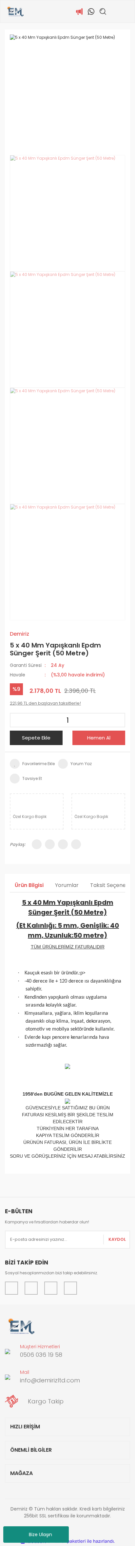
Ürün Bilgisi (29, 885)
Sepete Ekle (36, 737)
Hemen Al (98, 737)
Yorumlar (67, 885)
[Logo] (15, 11)
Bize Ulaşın (40, 1534)
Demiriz (19, 634)
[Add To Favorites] (32, 764)
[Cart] (126, 11)
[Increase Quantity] (118, 720)
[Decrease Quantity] (17, 720)
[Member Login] (115, 11)
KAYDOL (117, 1239)
